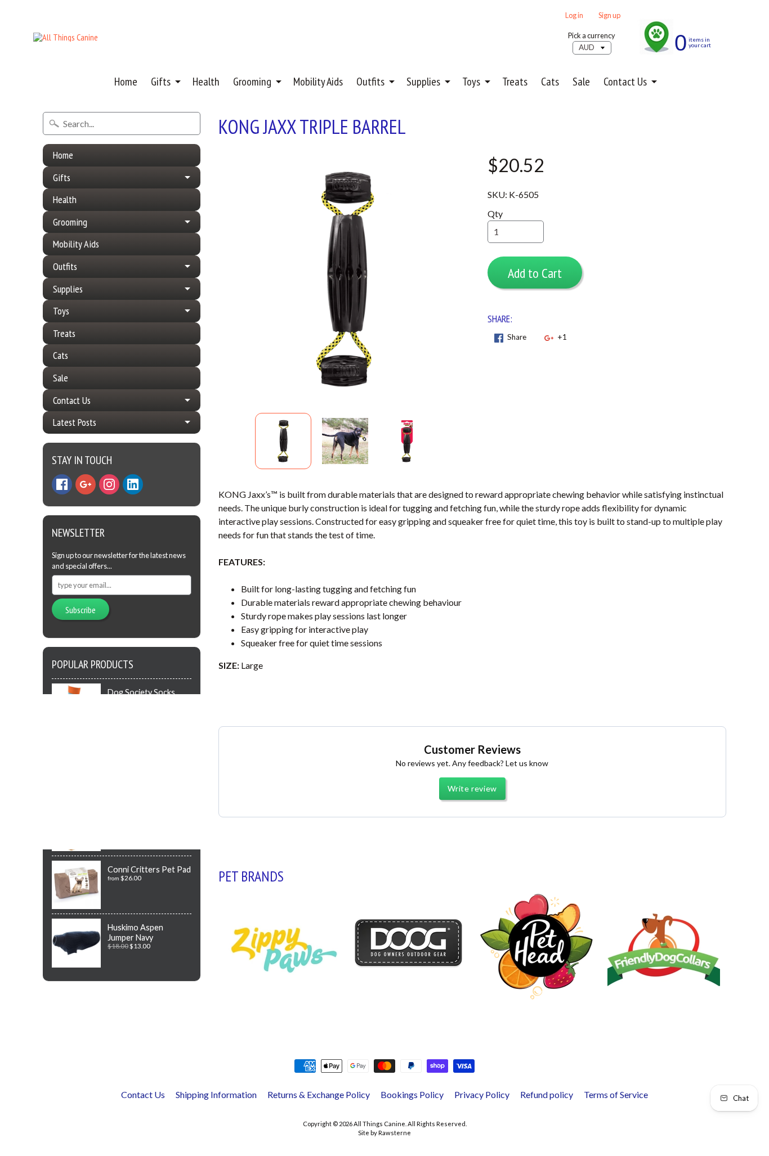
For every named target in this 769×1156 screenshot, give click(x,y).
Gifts (161, 81)
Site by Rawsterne (384, 1132)
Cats (550, 81)
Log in (574, 15)
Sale (581, 81)
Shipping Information (216, 1094)
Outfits (370, 81)
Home (125, 81)
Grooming (252, 81)
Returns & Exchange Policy (318, 1094)
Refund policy (546, 1094)
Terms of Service (616, 1094)
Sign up (609, 15)
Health (206, 81)
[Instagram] (109, 484)
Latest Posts (74, 422)
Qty (495, 213)
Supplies (423, 81)
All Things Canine (379, 1123)
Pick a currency (591, 36)
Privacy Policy (481, 1094)
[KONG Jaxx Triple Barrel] (283, 441)
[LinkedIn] (133, 484)
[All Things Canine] (65, 37)
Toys (471, 81)
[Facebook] (62, 484)
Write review (472, 788)
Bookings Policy (412, 1094)
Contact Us (625, 81)
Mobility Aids (318, 81)
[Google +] (85, 484)
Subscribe (80, 609)
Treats (514, 81)
